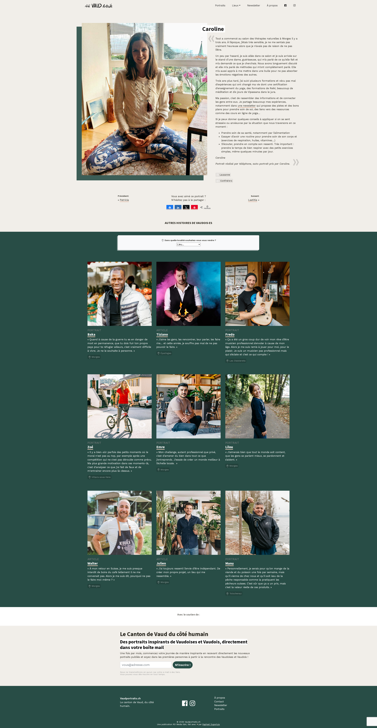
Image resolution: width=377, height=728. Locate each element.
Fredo (229, 334)
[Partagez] (170, 207)
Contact (219, 701)
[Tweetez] (186, 207)
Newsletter (253, 5)
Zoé (90, 447)
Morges (96, 357)
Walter (92, 563)
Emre (160, 447)
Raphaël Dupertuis (211, 724)
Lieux (235, 5)
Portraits (220, 5)
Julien (161, 563)
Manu (229, 563)
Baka (91, 334)
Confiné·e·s (226, 180)
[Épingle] (194, 207)
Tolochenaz (235, 593)
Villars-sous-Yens (101, 477)
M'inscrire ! (182, 665)
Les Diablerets (237, 360)
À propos (272, 5)
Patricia (124, 199)
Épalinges (166, 353)
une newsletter (247, 105)
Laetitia (252, 199)
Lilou (229, 447)
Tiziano (162, 334)
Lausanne (225, 174)
